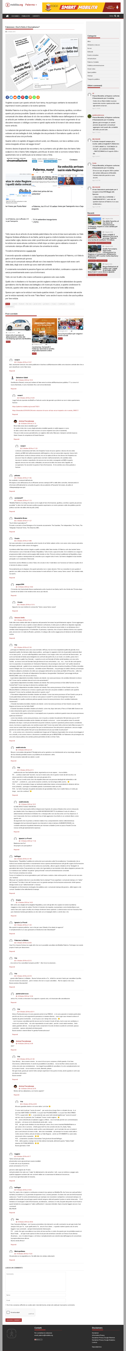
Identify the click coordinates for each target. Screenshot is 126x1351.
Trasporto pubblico (94, 79)
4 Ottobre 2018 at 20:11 (26, 1012)
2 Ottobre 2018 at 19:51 (25, 380)
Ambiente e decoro (94, 45)
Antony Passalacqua (26, 421)
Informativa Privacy (98, 1335)
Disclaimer (95, 1333)
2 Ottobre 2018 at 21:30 (24, 647)
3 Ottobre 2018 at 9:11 (26, 770)
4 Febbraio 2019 (38, 344)
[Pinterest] (22, 97)
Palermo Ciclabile (93, 62)
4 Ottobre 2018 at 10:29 (26, 398)
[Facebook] (7, 97)
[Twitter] (11, 97)
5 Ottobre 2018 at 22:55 (28, 1088)
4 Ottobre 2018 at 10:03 (24, 1190)
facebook (21, 304)
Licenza (94, 1342)
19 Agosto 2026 (108, 232)
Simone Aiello (19, 618)
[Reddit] (15, 97)
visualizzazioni (10, 306)
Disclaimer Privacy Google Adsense (103, 1338)
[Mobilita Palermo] (7, 15)
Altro (89, 41)
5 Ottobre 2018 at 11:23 (29, 448)
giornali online (37, 304)
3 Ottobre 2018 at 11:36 (28, 841)
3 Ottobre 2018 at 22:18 (24, 976)
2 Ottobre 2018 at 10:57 (24, 362)
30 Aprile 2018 (63, 331)
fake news (29, 304)
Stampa (90, 76)
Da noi (7, 304)
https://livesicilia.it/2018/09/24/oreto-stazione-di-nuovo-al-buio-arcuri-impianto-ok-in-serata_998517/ (45, 410)
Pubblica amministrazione (96, 65)
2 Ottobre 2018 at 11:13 (24, 500)
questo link (31, 251)
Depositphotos (97, 1347)
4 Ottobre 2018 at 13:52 (25, 996)
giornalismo (46, 304)
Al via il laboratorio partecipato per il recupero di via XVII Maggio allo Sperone (105, 192)
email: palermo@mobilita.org (43, 1335)
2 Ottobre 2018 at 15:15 (26, 605)
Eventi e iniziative (93, 55)
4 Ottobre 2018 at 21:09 (25, 1043)
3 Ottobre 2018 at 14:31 (25, 902)
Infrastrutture (92, 59)
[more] (38, 97)
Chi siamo (15, 16)
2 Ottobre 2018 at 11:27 (24, 521)
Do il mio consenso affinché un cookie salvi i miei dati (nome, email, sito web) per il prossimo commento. (41, 1305)
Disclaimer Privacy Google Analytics (103, 1340)
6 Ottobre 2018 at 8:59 (29, 1104)
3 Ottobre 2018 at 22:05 (24, 943)
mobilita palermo (62, 304)
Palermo (30, 4)
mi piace (54, 304)
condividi (14, 304)
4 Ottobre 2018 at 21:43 (26, 1059)
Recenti (91, 213)
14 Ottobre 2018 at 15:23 (24, 1254)
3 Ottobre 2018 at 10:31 (28, 804)
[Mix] (30, 97)
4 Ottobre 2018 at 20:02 (25, 1222)
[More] (38, 97)
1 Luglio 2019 (11, 332)
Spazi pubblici (92, 72)
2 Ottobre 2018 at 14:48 (24, 541)
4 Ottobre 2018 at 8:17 (23, 1156)
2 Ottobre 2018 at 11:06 (24, 478)
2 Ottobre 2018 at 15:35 (24, 620)
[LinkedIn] (19, 97)
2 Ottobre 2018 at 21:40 (24, 859)
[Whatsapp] (34, 97)
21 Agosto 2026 (108, 218)
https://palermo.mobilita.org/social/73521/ (26, 406)
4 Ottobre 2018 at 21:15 (28, 423)
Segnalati (71, 304)
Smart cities (91, 69)
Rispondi (12, 371)
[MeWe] (26, 97)
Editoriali (90, 52)
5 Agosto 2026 (108, 264)
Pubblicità (26, 16)
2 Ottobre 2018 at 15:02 (25, 587)
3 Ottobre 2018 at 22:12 (24, 960)
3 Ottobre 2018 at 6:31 (24, 750)
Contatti (36, 16)
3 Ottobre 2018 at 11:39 (24, 925)
